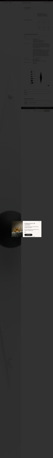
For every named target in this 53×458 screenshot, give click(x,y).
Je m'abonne (28, 234)
